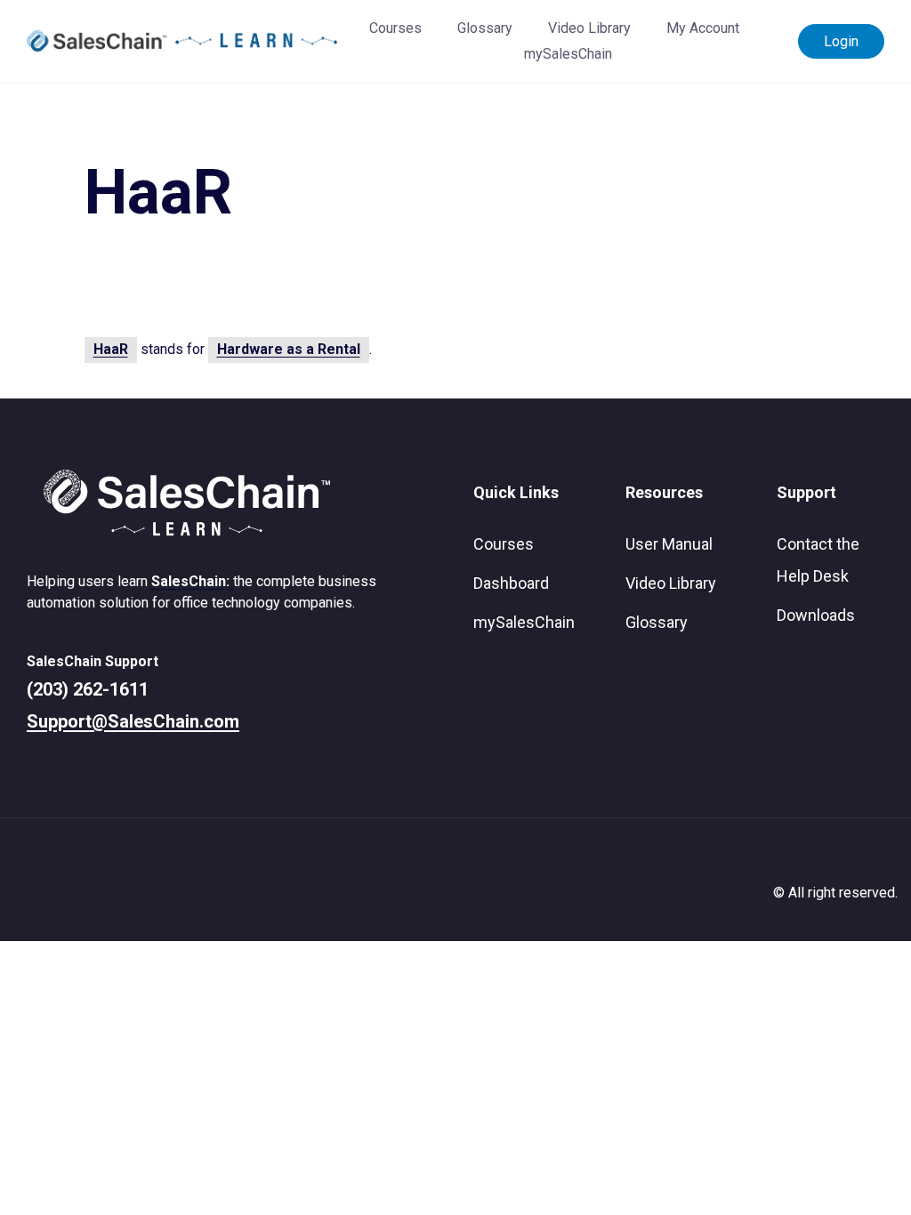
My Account (702, 28)
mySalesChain (568, 53)
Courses (395, 28)
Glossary (484, 28)
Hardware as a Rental (288, 349)
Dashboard (511, 583)
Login (841, 41)
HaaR (110, 349)
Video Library (589, 28)
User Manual (669, 544)
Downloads (816, 615)
